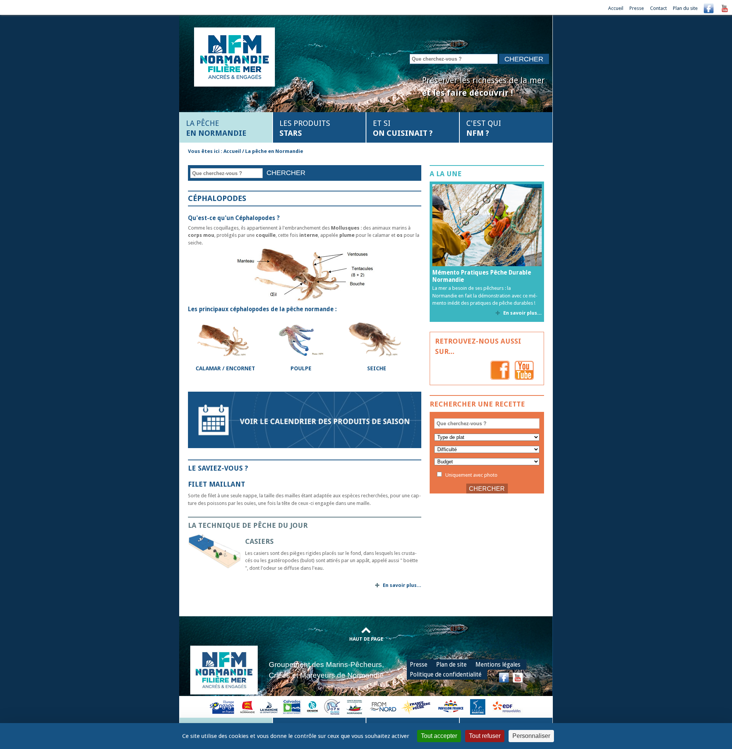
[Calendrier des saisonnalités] (304, 419)
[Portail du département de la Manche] (268, 706)
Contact (658, 8)
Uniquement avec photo (471, 475)
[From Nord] (383, 706)
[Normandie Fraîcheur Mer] (234, 56)
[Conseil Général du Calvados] (292, 706)
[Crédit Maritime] (477, 706)
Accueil (615, 8)
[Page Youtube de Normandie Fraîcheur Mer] (524, 370)
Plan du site (685, 8)
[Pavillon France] (451, 706)
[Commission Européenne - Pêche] (222, 706)
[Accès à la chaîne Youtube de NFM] (725, 8)
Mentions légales (497, 664)
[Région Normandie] (247, 706)
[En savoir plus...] (216, 551)
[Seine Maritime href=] (312, 706)
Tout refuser (485, 736)
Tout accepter (439, 736)
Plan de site (451, 664)
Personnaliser (531, 736)
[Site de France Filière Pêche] (416, 706)
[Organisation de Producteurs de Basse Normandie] (332, 706)
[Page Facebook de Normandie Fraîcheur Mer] (500, 370)
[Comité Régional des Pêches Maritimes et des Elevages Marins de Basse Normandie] (355, 706)
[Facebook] (709, 8)
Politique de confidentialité (446, 674)
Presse (636, 8)
